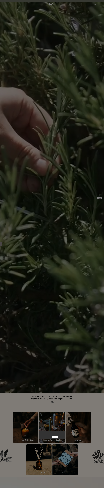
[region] (52, 435)
